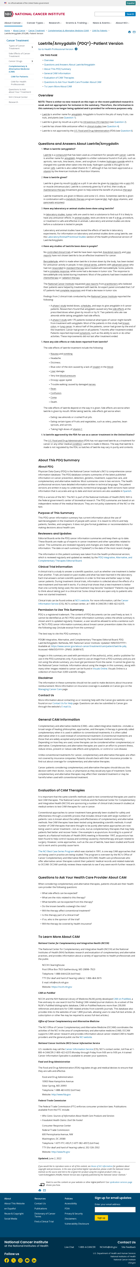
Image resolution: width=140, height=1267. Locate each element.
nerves (92, 384)
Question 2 (120, 121)
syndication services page (121, 1182)
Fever (53, 388)
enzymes (59, 202)
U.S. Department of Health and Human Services (114, 1253)
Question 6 (126, 130)
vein (128, 183)
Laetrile (46, 114)
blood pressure (68, 375)
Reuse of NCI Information (102, 1166)
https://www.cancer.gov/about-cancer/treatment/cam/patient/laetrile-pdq (88, 646)
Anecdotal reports (112, 252)
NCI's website (82, 600)
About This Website (14, 1203)
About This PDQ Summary (57, 68)
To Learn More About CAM (58, 86)
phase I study (59, 305)
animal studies (82, 217)
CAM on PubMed (122, 998)
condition (77, 443)
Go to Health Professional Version (55, 49)
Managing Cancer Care (50, 689)
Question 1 (69, 117)
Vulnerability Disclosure (77, 1223)
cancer (122, 154)
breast (125, 323)
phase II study (59, 319)
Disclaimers (70, 1218)
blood (110, 366)
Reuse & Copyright (14, 1213)
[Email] (134, 31)
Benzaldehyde (50, 261)
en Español (10, 1208)
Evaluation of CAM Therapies (59, 77)
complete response (59, 271)
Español (131, 3)
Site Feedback (129, 1247)
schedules (86, 305)
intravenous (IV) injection (96, 121)
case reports (91, 283)
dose (115, 199)
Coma (53, 397)
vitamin (47, 171)
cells (53, 168)
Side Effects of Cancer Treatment (19, 55)
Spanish (127, 491)
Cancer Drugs (15, 61)
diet (105, 199)
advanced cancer (120, 264)
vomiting (67, 353)
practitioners (111, 283)
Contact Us (40, 1203)
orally (74, 183)
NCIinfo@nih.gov (108, 1247)
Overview (49, 60)
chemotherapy (50, 277)
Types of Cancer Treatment (17, 47)
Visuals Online (100, 668)
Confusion (56, 393)
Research (13, 102)
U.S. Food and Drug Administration (91, 130)
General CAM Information (57, 73)
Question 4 (112, 126)
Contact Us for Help (62, 703)
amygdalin (77, 114)
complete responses (70, 290)
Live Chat (69, 1247)
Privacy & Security (74, 1213)
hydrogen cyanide (116, 161)
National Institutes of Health (123, 1256)
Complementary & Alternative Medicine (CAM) (19, 69)
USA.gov (132, 1262)
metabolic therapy (75, 199)
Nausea (55, 353)
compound (61, 154)
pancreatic (48, 202)
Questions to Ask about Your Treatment (20, 90)
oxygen (96, 366)
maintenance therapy (54, 189)
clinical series (90, 264)
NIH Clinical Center (18, 97)
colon (53, 326)
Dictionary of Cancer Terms (44, 1215)
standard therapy (75, 267)
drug (118, 217)
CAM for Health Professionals (18, 83)
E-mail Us (66, 706)
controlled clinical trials (59, 252)
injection (114, 183)
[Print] (129, 31)
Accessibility (71, 1203)
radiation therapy (71, 277)
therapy (127, 189)
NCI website (86, 1037)
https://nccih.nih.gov (61, 986)
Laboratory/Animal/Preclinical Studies (66, 236)
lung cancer (66, 326)
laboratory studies (55, 214)
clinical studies (94, 126)
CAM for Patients (19, 76)
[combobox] (110, 14)
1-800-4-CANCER (86, 1247)
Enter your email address (107, 1204)
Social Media (10, 1218)
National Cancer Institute (61, 283)
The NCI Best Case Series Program (56, 851)
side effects (118, 308)
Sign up (101, 1217)
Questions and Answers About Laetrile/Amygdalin (69, 64)
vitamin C (77, 429)
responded (57, 267)
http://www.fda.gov (61, 1094)
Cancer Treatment (18, 40)
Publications (40, 1208)
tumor (69, 214)
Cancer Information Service (79, 1049)
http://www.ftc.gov (60, 1151)
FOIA (67, 1208)
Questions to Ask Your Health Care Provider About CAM (72, 82)
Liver (53, 371)
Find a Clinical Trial (44, 1221)
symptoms (85, 333)
